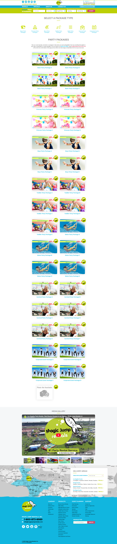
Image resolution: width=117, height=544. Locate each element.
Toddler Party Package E (44, 234)
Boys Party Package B (72, 151)
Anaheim (75, 484)
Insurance (50, 507)
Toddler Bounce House (63, 510)
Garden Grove (90, 484)
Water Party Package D (44, 276)
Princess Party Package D (72, 130)
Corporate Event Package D (72, 380)
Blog (49, 510)
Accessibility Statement (90, 514)
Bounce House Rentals (63, 504)
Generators (60, 534)
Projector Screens (62, 524)
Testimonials (50, 509)
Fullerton (85, 484)
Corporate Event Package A (44, 359)
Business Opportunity (89, 505)
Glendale (91, 480)
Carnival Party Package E (45, 338)
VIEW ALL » (100, 480)
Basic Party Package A (44, 67)
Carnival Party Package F (72, 338)
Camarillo (95, 487)
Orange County (76, 482)
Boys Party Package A (45, 151)
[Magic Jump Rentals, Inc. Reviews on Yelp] (40, 527)
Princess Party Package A (44, 109)
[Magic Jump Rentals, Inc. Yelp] (35, 2)
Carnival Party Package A (45, 297)
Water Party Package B (44, 255)
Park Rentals (74, 510)
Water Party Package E (72, 276)
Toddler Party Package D (72, 213)
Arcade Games (61, 522)
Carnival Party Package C (45, 318)
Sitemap (87, 515)
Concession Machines (63, 533)
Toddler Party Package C (44, 213)
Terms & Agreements (89, 510)
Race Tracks (61, 521)
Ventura (74, 487)
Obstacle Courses (62, 512)
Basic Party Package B (72, 67)
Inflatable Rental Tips (76, 514)
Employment (50, 514)
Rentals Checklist (75, 515)
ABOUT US (49, 6)
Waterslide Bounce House (63, 507)
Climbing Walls (61, 519)
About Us (50, 504)
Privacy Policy (88, 512)
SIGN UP (91, 522)
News (49, 512)
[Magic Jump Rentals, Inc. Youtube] (29, 2)
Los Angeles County (78, 479)
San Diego (75, 491)
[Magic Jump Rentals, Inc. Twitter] (26, 2)
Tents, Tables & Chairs (63, 526)
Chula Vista (80, 491)
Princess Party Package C (44, 130)
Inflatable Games (62, 514)
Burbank (86, 480)
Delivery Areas (51, 505)
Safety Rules (74, 512)
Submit (91, 11)
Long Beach (81, 480)
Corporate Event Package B (72, 359)
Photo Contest (75, 507)
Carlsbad (96, 491)
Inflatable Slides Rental (63, 515)
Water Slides (61, 505)
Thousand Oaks (84, 487)
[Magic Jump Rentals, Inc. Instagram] (32, 2)
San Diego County (77, 490)
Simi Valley (90, 487)
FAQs (86, 507)
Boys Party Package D (72, 172)
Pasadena (95, 480)
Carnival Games (61, 531)
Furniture (60, 529)
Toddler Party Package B (72, 193)
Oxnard (78, 487)
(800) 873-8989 (89, 4)
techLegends (29, 542)
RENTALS (25, 6)
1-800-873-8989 (33, 519)
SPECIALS (37, 6)
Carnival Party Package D (72, 318)
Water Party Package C (72, 255)
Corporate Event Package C (44, 380)
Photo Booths (61, 527)
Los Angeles (75, 480)
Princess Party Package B (72, 109)
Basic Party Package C (44, 88)
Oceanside (86, 491)
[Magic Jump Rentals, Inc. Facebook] (23, 2)
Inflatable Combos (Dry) (63, 509)
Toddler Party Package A (44, 193)
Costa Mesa (80, 484)
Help (86, 509)
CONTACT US (62, 6)
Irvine (95, 484)
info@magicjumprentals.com (33, 522)
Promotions (74, 505)
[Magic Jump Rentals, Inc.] (58, 4)
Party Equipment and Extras (64, 536)
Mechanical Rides (62, 517)
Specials (74, 509)
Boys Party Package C (45, 172)
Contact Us (87, 504)
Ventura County (77, 486)
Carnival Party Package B (72, 297)
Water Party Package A (72, 234)
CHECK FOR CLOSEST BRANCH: (80, 475)
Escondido (91, 491)
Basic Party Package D (72, 88)
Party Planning (75, 504)
